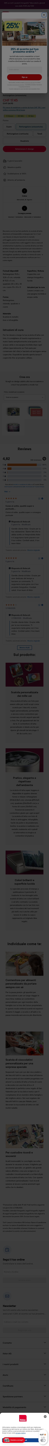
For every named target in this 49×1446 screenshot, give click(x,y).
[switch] (43, 1440)
